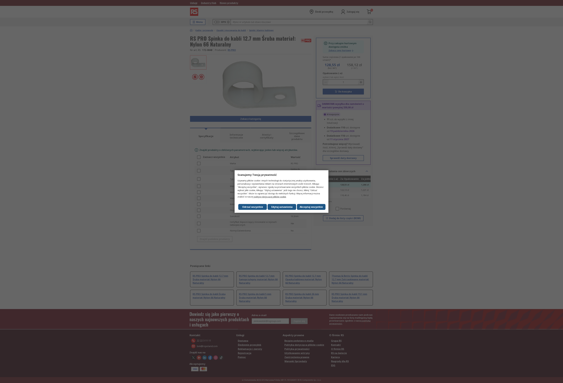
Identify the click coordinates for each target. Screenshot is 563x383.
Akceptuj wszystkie (311, 207)
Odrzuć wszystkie (252, 207)
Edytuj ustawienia (281, 207)
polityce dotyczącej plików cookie (270, 196)
